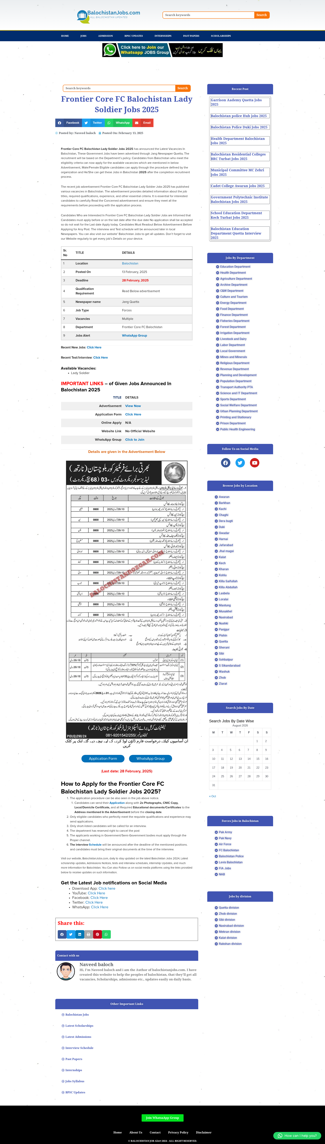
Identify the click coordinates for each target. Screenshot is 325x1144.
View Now (133, 406)
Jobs (83, 35)
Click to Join (134, 439)
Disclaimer (204, 1132)
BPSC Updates (134, 35)
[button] (68, 123)
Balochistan (130, 263)
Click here (107, 888)
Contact (155, 1132)
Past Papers (191, 35)
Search (262, 15)
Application (117, 802)
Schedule (95, 844)
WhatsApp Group (134, 335)
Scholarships (221, 35)
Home (65, 35)
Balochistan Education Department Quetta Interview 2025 (236, 233)
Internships (163, 35)
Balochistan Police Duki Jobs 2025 (239, 127)
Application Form (103, 759)
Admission (105, 35)
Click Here (94, 347)
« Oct (212, 796)
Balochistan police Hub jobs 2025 (239, 116)
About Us (135, 1132)
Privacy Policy (178, 1132)
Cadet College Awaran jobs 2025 (238, 186)
